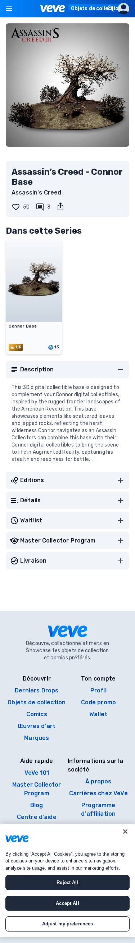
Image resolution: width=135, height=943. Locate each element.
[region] (67, 880)
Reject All (67, 882)
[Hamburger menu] (9, 8)
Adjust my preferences (67, 923)
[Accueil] (52, 8)
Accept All (67, 903)
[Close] (125, 831)
